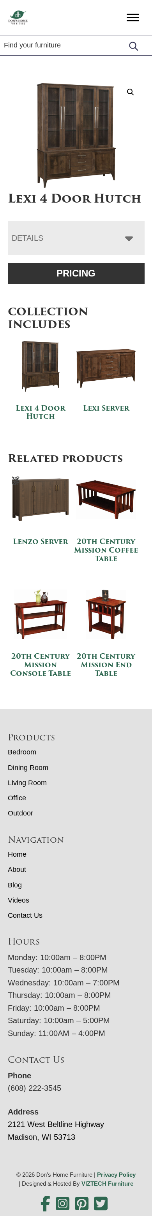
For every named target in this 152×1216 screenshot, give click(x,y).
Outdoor (20, 813)
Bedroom (22, 752)
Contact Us (25, 915)
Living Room (27, 783)
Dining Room (28, 768)
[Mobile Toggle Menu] (133, 17)
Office (17, 798)
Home (17, 854)
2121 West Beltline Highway (56, 1124)
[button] (131, 92)
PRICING (76, 273)
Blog (15, 885)
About (17, 869)
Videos (18, 900)
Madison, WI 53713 (41, 1137)
